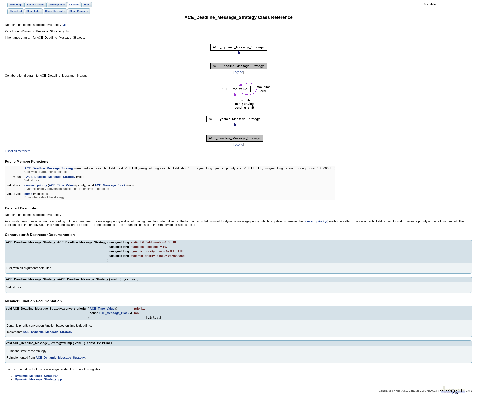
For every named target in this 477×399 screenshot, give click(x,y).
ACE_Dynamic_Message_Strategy (47, 332)
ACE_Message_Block (110, 185)
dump (28, 194)
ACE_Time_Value (61, 185)
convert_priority (35, 185)
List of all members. (18, 151)
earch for (430, 4)
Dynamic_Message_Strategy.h (36, 376)
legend (238, 72)
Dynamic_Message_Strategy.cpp (38, 379)
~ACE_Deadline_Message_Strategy (49, 177)
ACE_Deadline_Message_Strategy (49, 168)
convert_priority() (316, 221)
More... (67, 25)
